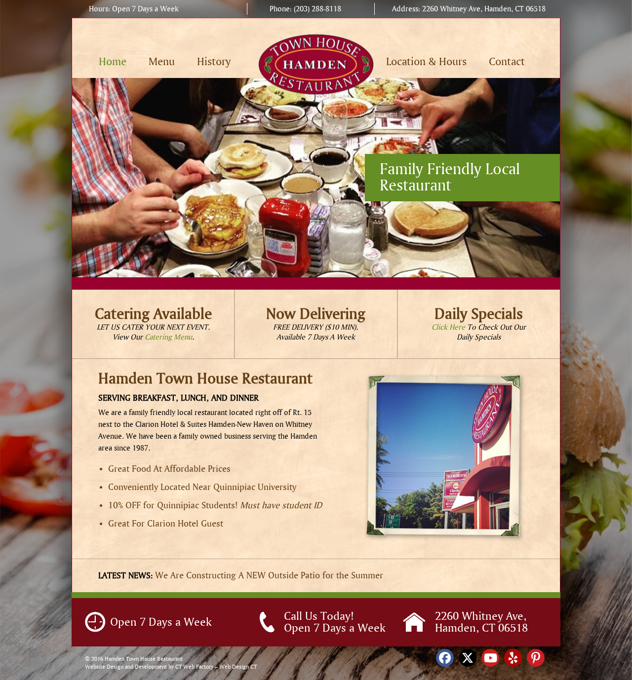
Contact (507, 62)
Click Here (448, 327)
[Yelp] (513, 658)
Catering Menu (168, 337)
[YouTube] (490, 658)
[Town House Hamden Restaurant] (316, 64)
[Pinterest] (536, 658)
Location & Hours (426, 62)
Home (112, 62)
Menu (162, 62)
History (214, 62)
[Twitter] (467, 658)
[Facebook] (445, 658)
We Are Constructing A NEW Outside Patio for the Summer (269, 575)
